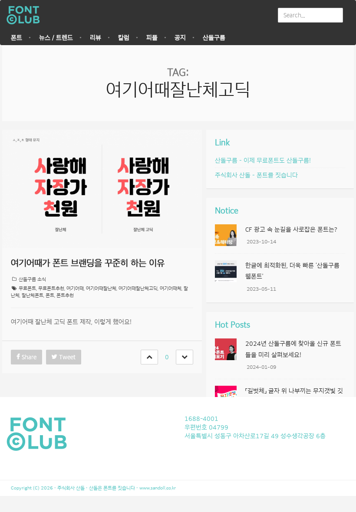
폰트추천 (65, 295)
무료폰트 (27, 288)
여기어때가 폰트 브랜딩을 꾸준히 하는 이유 (88, 263)
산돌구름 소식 (32, 279)
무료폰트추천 (51, 288)
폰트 (16, 38)
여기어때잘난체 (101, 288)
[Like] (149, 357)
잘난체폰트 (32, 295)
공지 (180, 38)
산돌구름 (214, 38)
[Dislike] (184, 357)
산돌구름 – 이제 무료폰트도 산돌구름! (263, 161)
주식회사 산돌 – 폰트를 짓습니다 (256, 175)
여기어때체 (170, 288)
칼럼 (123, 38)
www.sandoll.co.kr (157, 488)
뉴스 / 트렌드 (56, 38)
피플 (152, 38)
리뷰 (95, 38)
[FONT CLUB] (26, 15)
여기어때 (75, 288)
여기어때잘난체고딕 (138, 288)
